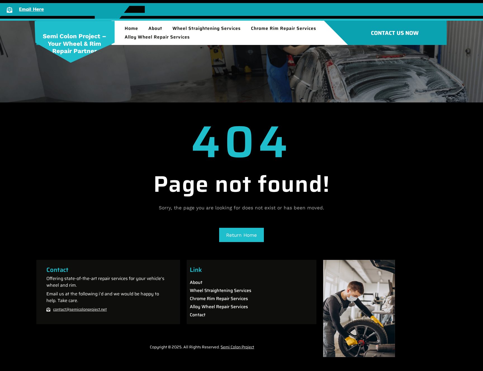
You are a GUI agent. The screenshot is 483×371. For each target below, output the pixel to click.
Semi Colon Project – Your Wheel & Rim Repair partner (74, 43)
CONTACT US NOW (395, 32)
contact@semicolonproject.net (80, 309)
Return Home (241, 235)
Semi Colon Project (237, 347)
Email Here (31, 9)
